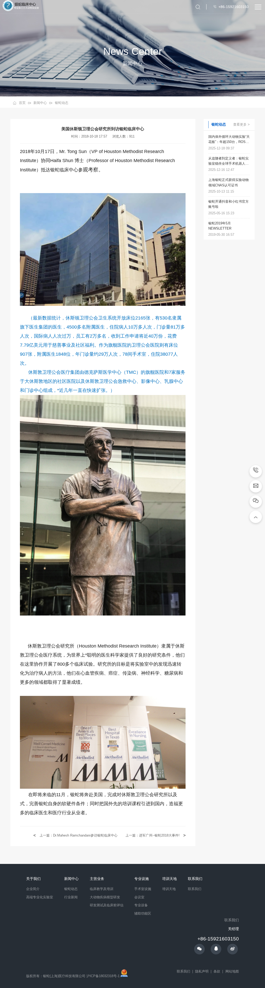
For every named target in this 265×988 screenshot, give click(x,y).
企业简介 (33, 889)
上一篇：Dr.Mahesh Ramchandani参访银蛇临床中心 (78, 835)
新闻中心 (40, 103)
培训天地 (169, 889)
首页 (22, 103)
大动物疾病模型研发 (105, 897)
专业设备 (141, 905)
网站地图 (232, 971)
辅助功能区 (142, 913)
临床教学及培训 (101, 889)
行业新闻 (71, 897)
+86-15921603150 (218, 938)
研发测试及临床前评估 (106, 905)
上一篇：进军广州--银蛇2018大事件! (153, 835)
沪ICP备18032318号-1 (103, 976)
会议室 (139, 897)
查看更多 (240, 124)
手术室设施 (142, 889)
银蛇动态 (61, 103)
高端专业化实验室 (39, 897)
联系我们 (194, 889)
